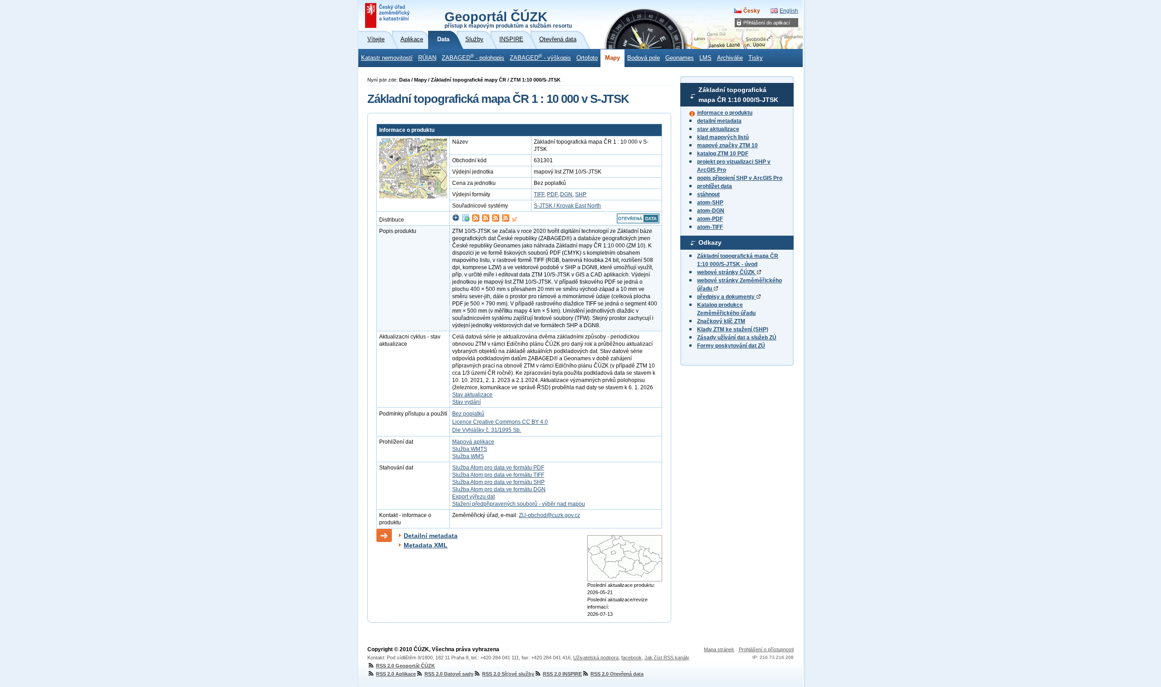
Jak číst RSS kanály (666, 657)
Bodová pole (643, 58)
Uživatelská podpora (596, 657)
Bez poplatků (468, 414)
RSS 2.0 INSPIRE (562, 674)
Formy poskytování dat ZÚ (731, 346)
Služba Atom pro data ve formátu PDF (498, 467)
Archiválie (730, 58)
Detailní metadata (431, 535)
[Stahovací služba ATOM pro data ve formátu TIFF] (485, 220)
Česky (751, 11)
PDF (552, 194)
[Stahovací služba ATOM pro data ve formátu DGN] (505, 220)
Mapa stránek (719, 649)
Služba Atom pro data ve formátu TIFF (498, 475)
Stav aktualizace (472, 395)
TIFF (539, 194)
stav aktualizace (718, 129)
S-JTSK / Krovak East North (567, 206)
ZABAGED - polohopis (473, 57)
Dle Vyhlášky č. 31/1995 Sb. (486, 430)
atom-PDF (710, 219)
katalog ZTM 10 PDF (722, 153)
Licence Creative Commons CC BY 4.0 (500, 422)
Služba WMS (468, 456)
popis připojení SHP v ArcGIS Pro (739, 178)
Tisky (755, 58)
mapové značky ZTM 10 (727, 145)
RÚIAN (427, 58)
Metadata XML (426, 545)
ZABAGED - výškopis (540, 57)
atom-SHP (710, 202)
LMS (705, 58)
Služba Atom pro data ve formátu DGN (499, 489)
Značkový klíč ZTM (721, 321)
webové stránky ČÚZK (726, 272)
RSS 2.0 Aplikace (396, 674)
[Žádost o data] (514, 220)
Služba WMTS (469, 449)
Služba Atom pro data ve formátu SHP (498, 482)
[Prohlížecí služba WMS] (465, 220)
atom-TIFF (710, 227)
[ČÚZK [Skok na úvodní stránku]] (388, 15)
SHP (580, 194)
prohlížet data (714, 186)
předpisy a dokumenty (726, 297)
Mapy (612, 58)
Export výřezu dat (473, 496)
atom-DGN (710, 211)
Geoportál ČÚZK (508, 19)
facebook (631, 657)
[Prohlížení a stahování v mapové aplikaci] (455, 220)
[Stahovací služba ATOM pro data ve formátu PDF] (475, 220)
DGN (566, 194)
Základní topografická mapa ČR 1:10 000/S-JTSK (738, 94)
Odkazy (710, 242)
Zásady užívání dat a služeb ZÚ (736, 337)
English (789, 11)
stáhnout (708, 194)
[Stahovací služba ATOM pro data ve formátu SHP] (495, 220)
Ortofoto (587, 58)
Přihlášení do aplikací (766, 22)
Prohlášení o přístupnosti (766, 649)
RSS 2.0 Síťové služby (508, 674)
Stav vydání (466, 402)
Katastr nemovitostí (387, 58)
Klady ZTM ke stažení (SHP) (732, 329)
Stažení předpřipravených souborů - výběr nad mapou (518, 504)
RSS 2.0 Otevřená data (617, 674)
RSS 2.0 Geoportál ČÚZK (405, 665)
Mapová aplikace (473, 442)
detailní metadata (719, 121)
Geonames (679, 58)
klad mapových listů (723, 137)
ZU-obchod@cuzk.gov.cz (549, 515)
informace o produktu (724, 113)
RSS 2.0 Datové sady (448, 674)
